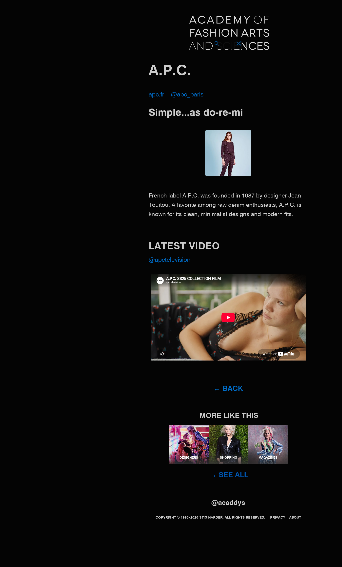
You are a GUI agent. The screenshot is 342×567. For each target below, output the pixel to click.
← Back (228, 388)
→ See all (229, 475)
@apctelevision (170, 260)
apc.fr (156, 95)
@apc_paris (187, 95)
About (295, 517)
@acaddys (228, 503)
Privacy (277, 517)
